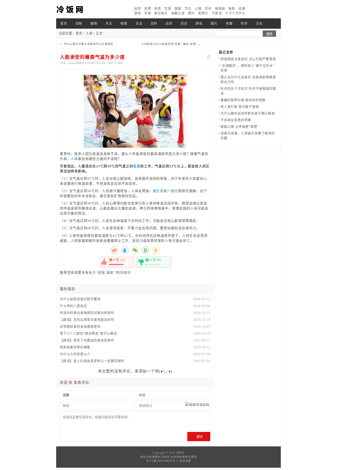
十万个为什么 (235, 13)
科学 (244, 23)
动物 (78, 23)
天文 (108, 23)
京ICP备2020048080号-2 (162, 460)
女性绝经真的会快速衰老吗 (80, 326)
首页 (63, 23)
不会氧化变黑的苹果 (236, 120)
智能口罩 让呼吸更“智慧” (240, 126)
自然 (137, 8)
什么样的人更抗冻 (73, 306)
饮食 (167, 8)
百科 (154, 23)
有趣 (229, 23)
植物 (93, 23)
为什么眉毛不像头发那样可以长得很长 (89, 44)
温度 (109, 272)
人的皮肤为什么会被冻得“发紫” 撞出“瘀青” (169, 44)
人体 (89, 33)
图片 (191, 13)
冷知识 (180, 452)
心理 (198, 8)
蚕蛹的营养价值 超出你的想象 (243, 100)
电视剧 (220, 8)
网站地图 (185, 460)
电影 (231, 8)
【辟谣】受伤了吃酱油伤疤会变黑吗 (87, 340)
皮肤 (101, 272)
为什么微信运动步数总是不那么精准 (248, 113)
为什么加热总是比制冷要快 (80, 299)
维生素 (158, 191)
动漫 (241, 8)
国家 (177, 8)
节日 (188, 8)
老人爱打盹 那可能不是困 (240, 106)
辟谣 (199, 23)
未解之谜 (178, 13)
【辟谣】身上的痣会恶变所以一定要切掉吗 (92, 361)
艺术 (208, 8)
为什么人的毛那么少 (75, 354)
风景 (147, 8)
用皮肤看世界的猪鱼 (75, 347)
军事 (147, 13)
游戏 (137, 13)
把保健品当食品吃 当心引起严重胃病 (248, 59)
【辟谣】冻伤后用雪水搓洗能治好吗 (87, 319)
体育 (157, 8)
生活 (138, 23)
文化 (259, 23)
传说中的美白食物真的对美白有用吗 (87, 313)
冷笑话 (217, 13)
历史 (184, 23)
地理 (123, 23)
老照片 (203, 13)
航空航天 (161, 13)
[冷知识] (79, 9)
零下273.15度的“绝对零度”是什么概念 (88, 333)
